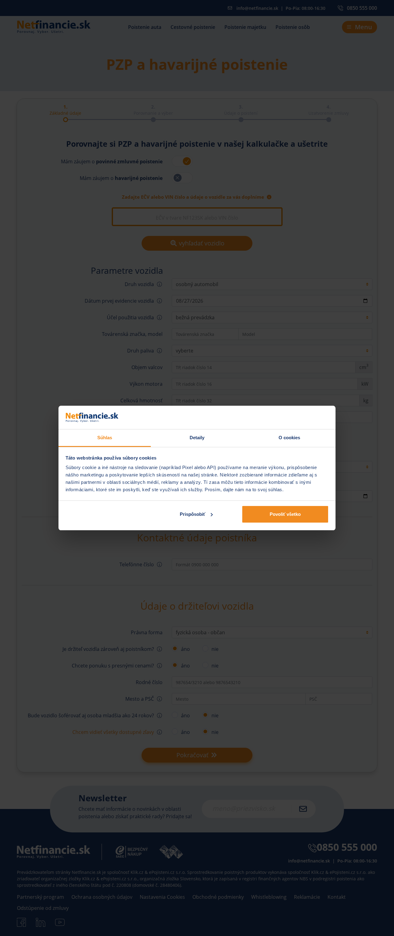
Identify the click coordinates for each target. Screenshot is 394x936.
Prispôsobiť (192, 514)
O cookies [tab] (289, 437)
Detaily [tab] (197, 437)
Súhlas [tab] (104, 437)
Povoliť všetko (285, 514)
